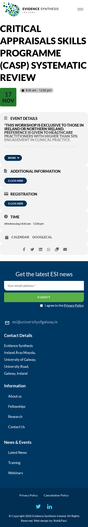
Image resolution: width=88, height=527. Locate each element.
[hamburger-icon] (80, 9)
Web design (41, 520)
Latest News (17, 452)
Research (15, 416)
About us (14, 396)
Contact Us (16, 427)
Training (14, 463)
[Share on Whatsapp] (48, 249)
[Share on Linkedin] (40, 249)
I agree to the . (64, 305)
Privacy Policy (73, 305)
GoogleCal (42, 237)
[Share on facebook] (24, 249)
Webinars (15, 473)
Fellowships (16, 406)
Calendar (20, 237)
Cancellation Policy (56, 495)
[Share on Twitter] (32, 249)
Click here (15, 180)
